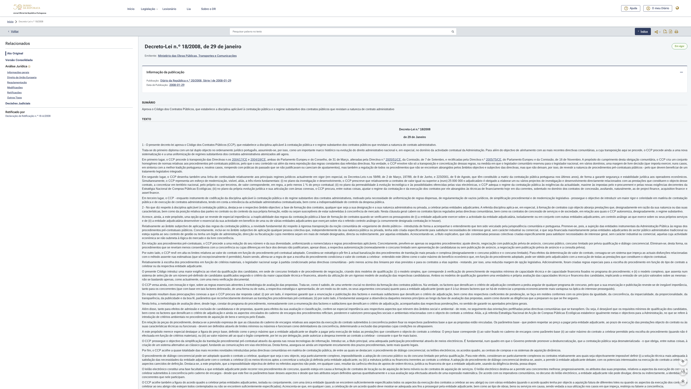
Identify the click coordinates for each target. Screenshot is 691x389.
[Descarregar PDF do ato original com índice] (670, 31)
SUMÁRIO (148, 102)
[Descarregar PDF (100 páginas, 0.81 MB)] (665, 31)
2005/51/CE (393, 159)
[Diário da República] (26, 7)
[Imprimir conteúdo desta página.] (676, 31)
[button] (26, 7)
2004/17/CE (239, 159)
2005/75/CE (493, 159)
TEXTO (146, 119)
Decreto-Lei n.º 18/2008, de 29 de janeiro (193, 47)
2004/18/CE (258, 159)
